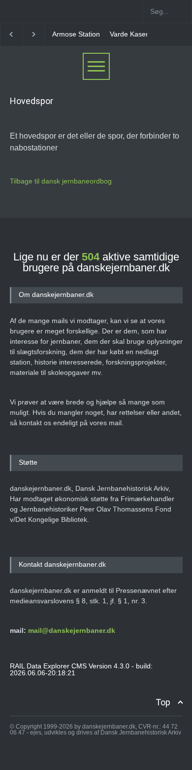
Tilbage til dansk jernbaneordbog (61, 181)
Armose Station (76, 34)
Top (163, 702)
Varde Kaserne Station (145, 34)
